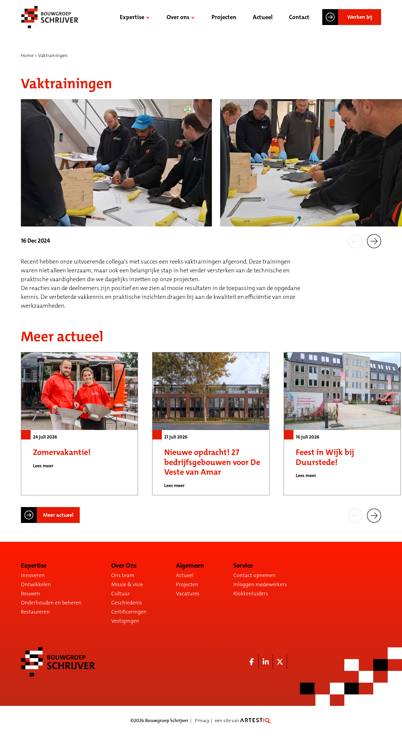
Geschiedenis (126, 602)
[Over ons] (193, 17)
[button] (355, 241)
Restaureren (35, 611)
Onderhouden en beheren (51, 602)
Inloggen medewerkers (260, 584)
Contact (299, 17)
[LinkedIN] (266, 662)
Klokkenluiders (250, 593)
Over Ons (124, 565)
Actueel (263, 17)
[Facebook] (252, 662)
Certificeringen (129, 611)
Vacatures (188, 593)
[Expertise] (148, 17)
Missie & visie (127, 584)
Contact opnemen (254, 575)
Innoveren (33, 575)
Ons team (122, 575)
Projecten (224, 17)
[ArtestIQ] (256, 720)
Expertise (132, 17)
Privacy (202, 720)
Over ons (178, 17)
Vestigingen (125, 620)
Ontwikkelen (36, 584)
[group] (79, 423)
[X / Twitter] (280, 662)
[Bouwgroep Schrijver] (50, 17)
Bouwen (30, 593)
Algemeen (190, 565)
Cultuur (120, 593)
